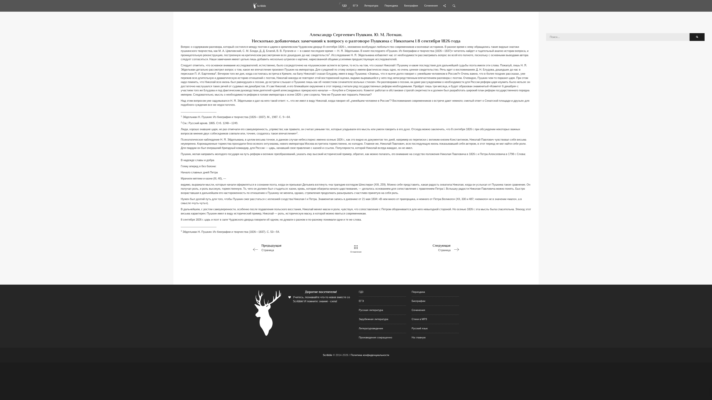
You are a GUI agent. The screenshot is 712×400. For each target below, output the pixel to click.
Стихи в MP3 (419, 319)
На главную (419, 337)
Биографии (418, 301)
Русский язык (420, 328)
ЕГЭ (361, 301)
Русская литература (371, 310)
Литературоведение (371, 328)
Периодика (418, 292)
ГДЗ (361, 292)
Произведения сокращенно (375, 337)
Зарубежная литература (373, 319)
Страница (271, 248)
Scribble (327, 355)
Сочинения (418, 310)
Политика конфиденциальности (370, 355)
